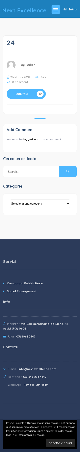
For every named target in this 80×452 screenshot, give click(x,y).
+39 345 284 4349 (34, 376)
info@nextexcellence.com (37, 369)
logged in (29, 139)
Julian (30, 64)
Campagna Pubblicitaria (25, 283)
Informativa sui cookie (31, 434)
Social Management (21, 291)
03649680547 (25, 336)
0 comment (20, 82)
